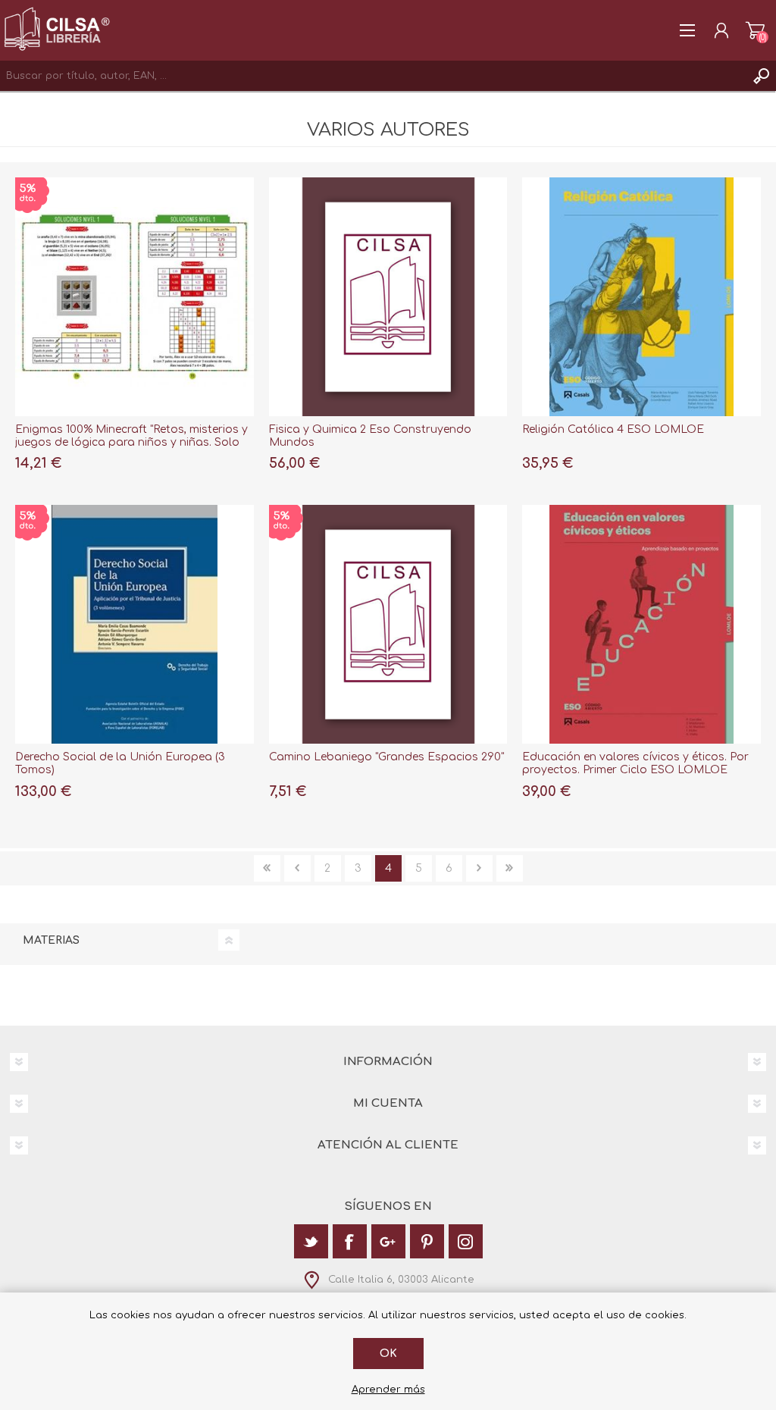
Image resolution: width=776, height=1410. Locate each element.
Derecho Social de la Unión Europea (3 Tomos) (120, 763)
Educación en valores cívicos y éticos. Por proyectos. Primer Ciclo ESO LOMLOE (635, 763)
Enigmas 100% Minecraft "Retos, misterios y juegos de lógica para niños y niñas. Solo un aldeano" (131, 442)
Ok (388, 1353)
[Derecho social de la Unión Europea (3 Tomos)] (134, 624)
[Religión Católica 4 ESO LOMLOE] (641, 296)
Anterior (297, 868)
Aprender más (388, 1389)
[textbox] (373, 76)
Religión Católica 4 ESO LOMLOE (613, 429)
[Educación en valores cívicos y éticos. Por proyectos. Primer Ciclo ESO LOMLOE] (641, 624)
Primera (267, 868)
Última (509, 868)
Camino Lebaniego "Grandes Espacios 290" (386, 757)
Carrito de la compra (755, 30)
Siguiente (479, 868)
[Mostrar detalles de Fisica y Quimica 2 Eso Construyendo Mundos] (388, 296)
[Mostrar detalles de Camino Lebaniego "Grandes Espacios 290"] (388, 624)
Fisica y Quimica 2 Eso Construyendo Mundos (370, 436)
